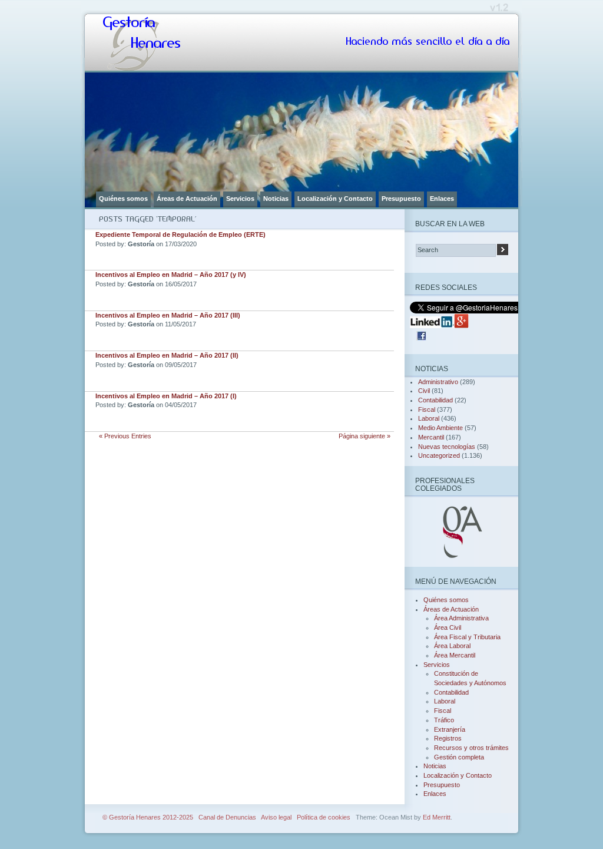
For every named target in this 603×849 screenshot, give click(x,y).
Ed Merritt (436, 817)
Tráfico (444, 720)
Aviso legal (276, 817)
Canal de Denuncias (227, 817)
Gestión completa (459, 757)
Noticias (276, 198)
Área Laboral (452, 645)
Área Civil (447, 627)
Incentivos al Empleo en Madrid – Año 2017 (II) (166, 355)
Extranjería (449, 729)
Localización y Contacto (335, 198)
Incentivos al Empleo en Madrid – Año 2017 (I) (166, 395)
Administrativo (438, 381)
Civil (424, 390)
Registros (448, 738)
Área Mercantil (454, 655)
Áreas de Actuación (187, 198)
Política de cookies (323, 817)
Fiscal (426, 409)
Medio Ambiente (440, 427)
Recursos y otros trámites (471, 747)
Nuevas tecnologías (446, 446)
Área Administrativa (461, 618)
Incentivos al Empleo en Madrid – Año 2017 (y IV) (170, 274)
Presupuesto (401, 198)
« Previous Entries (125, 436)
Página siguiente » (364, 436)
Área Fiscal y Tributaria (467, 636)
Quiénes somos (123, 198)
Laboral (428, 418)
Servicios (240, 198)
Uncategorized (439, 455)
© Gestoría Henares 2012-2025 (147, 817)
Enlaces (442, 198)
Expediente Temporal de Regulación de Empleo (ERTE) (180, 234)
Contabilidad (435, 400)
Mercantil (431, 437)
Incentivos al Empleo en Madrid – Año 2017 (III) (167, 315)
